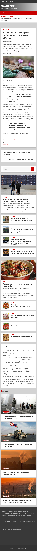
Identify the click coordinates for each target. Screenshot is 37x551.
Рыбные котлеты (13, 374)
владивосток (6, 381)
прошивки (18, 383)
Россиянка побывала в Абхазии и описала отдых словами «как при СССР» (22, 230)
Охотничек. (8, 5)
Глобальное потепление (24, 142)
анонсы (29, 379)
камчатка (22, 381)
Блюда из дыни (11, 353)
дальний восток (14, 381)
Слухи (16, 376)
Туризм (5, 197)
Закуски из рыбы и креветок (16, 357)
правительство (9, 383)
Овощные (5, 366)
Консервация (29, 357)
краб (26, 381)
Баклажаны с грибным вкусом (22, 336)
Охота (12, 365)
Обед (19, 362)
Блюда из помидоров (21, 353)
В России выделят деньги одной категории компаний (17, 153)
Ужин (24, 376)
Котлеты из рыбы (7, 360)
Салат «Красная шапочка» (20, 326)
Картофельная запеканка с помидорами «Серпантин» (20, 305)
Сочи (19, 376)
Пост (28, 366)
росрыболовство (27, 383)
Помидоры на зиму (21, 366)
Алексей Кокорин (12, 142)
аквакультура (21, 379)
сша (8, 385)
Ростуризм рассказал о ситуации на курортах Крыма (21, 219)
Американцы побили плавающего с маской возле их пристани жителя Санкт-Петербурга (22, 242)
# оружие (6, 350)
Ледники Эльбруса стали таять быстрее (21, 159)
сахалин (5, 385)
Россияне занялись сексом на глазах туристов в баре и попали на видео (22, 253)
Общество (26, 362)
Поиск (32, 169)
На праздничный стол (16, 361)
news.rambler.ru (13, 140)
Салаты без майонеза (25, 374)
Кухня (4, 281)
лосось (31, 381)
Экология (6, 29)
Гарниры (22, 355)
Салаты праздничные (8, 376)
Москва (18, 360)
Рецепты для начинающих (15, 368)
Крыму (13, 360)
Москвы (24, 360)
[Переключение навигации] (3, 13)
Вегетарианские (15, 355)
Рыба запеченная (14, 371)
